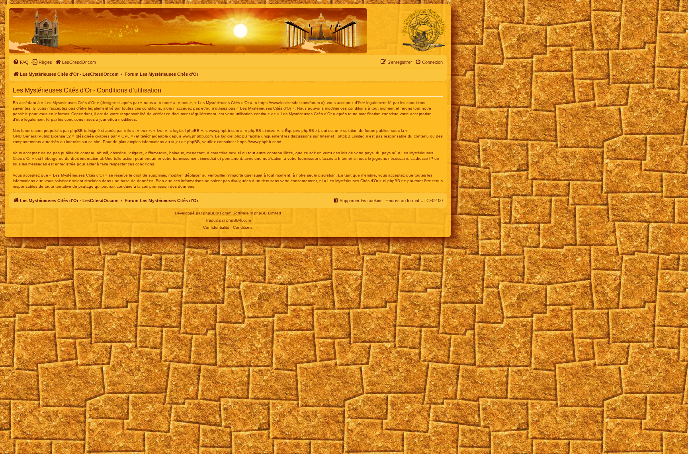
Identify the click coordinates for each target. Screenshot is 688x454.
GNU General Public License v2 (42, 136)
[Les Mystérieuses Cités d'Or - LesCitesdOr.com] (424, 30)
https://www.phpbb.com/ (259, 142)
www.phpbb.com (198, 136)
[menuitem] (21, 62)
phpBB (209, 213)
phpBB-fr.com (238, 220)
